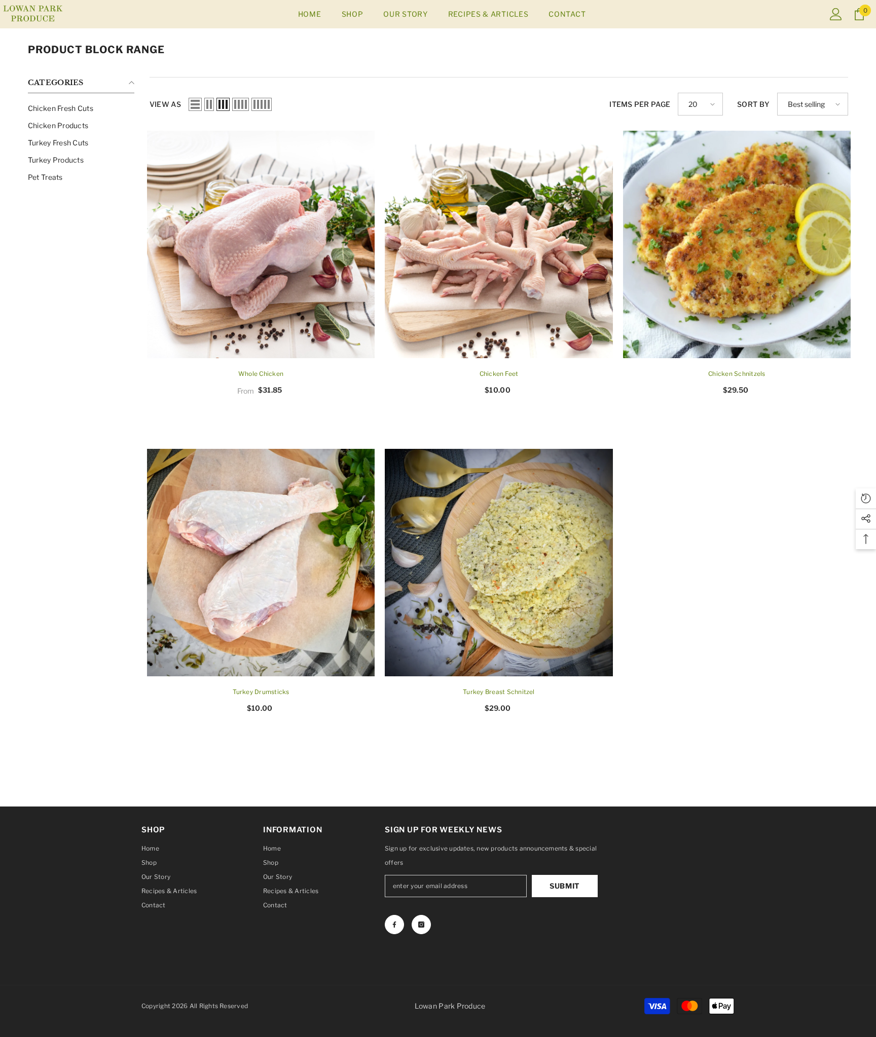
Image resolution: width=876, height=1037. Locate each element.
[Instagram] (421, 924)
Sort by (753, 104)
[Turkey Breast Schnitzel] (498, 562)
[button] (195, 104)
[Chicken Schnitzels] (737, 244)
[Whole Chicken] (261, 244)
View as (165, 104)
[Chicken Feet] (498, 244)
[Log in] (836, 14)
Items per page (639, 104)
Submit (565, 885)
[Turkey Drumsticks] (261, 562)
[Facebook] (394, 924)
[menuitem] (81, 108)
